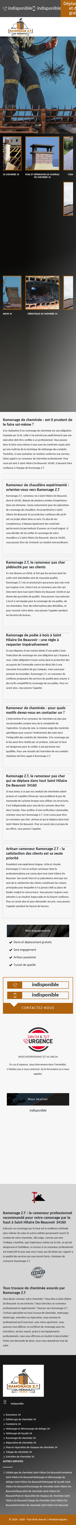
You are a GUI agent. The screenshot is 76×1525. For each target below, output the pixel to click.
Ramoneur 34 (13, 1414)
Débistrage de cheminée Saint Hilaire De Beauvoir (33, 1472)
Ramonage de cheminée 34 (21, 1438)
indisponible (18, 8)
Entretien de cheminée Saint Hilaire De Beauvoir (42, 1505)
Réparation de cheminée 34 (21, 1442)
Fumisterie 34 (13, 1424)
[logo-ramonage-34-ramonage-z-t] (20, 26)
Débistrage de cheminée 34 (21, 1419)
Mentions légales (58, 1519)
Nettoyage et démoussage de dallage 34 (28, 1428)
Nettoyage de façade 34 (19, 1433)
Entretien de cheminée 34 (20, 1456)
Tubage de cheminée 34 (19, 1452)
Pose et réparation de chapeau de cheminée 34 (31, 1447)
